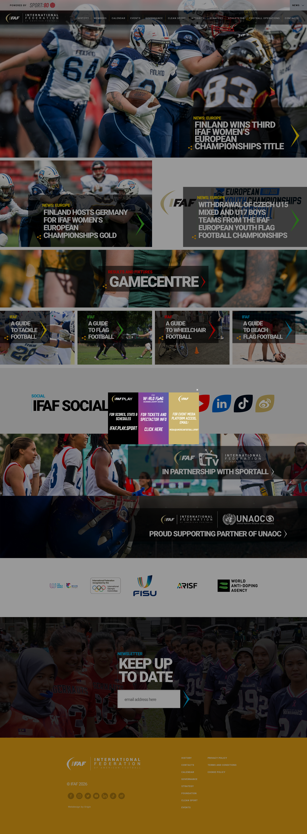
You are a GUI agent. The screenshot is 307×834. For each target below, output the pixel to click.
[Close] (197, 389)
